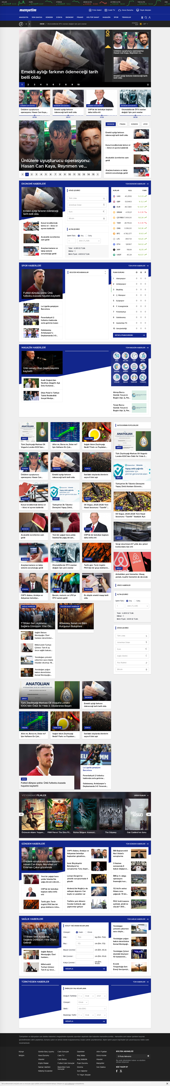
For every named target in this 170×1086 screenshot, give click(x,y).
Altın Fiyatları (101, 1052)
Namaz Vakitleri (44, 1067)
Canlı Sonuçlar (63, 1052)
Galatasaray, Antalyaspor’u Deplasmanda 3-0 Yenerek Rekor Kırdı (94, 785)
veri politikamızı (69, 1083)
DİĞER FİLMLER (140, 795)
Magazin (106, 17)
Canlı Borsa (62, 1059)
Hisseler (41, 1059)
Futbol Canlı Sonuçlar (66, 1063)
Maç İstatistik (82, 1059)
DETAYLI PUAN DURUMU (124, 335)
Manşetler (100, 1063)
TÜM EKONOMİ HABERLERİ (135, 184)
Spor (116, 17)
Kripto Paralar (43, 1063)
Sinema (80, 1067)
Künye (21, 1052)
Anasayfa (23, 17)
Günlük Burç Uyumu (46, 1052)
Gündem (49, 17)
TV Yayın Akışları (84, 1075)
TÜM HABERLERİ (139, 982)
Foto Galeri (97, 10)
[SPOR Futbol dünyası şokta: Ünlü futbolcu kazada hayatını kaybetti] (49, 789)
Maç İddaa (81, 1055)
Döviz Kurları (101, 1055)
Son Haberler (82, 1071)
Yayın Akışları (145, 10)
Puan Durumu (82, 1063)
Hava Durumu (127, 10)
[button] (22, 84)
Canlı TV (111, 10)
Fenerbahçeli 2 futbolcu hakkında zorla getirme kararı (93, 777)
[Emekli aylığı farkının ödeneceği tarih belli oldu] (131, 65)
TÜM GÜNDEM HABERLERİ (135, 844)
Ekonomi (69, 17)
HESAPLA (69, 969)
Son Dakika (37, 17)
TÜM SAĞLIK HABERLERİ (136, 919)
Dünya (59, 17)
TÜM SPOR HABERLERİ (136, 266)
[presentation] (26, 24)
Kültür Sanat (93, 17)
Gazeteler (81, 1052)
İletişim (21, 1055)
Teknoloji (126, 17)
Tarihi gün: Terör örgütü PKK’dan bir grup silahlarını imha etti (64, 24)
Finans (80, 17)
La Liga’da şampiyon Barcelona (91, 769)
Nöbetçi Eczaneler (45, 1071)
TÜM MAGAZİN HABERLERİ (135, 347)
